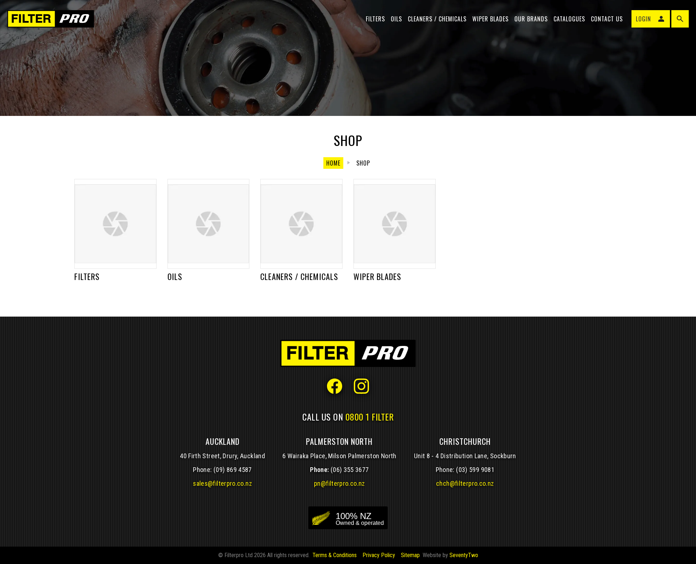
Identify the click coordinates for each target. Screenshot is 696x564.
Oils (396, 18)
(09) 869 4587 (233, 469)
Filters (375, 18)
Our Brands (531, 18)
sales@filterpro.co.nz (222, 483)
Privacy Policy (378, 555)
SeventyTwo (464, 555)
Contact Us (607, 18)
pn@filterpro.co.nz (339, 483)
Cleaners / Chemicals (437, 18)
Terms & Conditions (334, 555)
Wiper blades (490, 18)
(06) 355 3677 (350, 469)
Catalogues (569, 18)
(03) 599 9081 (475, 469)
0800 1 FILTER (369, 416)
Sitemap (410, 555)
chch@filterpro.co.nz (465, 483)
